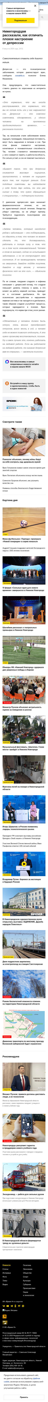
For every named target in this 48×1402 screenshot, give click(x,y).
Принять (24, 1397)
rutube (19, 1306)
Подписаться (20, 20)
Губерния (27, 1284)
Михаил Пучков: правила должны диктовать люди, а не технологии (24, 1093)
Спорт (25, 1277)
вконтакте (4, 1306)
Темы (5, 1280)
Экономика (27, 1269)
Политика (27, 1265)
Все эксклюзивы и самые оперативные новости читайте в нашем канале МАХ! (24, 364)
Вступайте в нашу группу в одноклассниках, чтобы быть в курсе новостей (25, 386)
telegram (11, 1306)
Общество (27, 1273)
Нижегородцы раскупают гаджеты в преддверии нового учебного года (20, 1144)
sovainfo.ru (19, 75)
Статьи (5, 1269)
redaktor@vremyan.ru (16, 1368)
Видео (5, 1284)
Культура (26, 1280)
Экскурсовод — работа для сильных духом (23, 1192)
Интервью (7, 1273)
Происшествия (29, 1288)
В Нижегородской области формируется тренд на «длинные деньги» (22, 1239)
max (23, 1306)
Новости (6, 1265)
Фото (5, 1277)
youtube (7, 1306)
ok (15, 1306)
